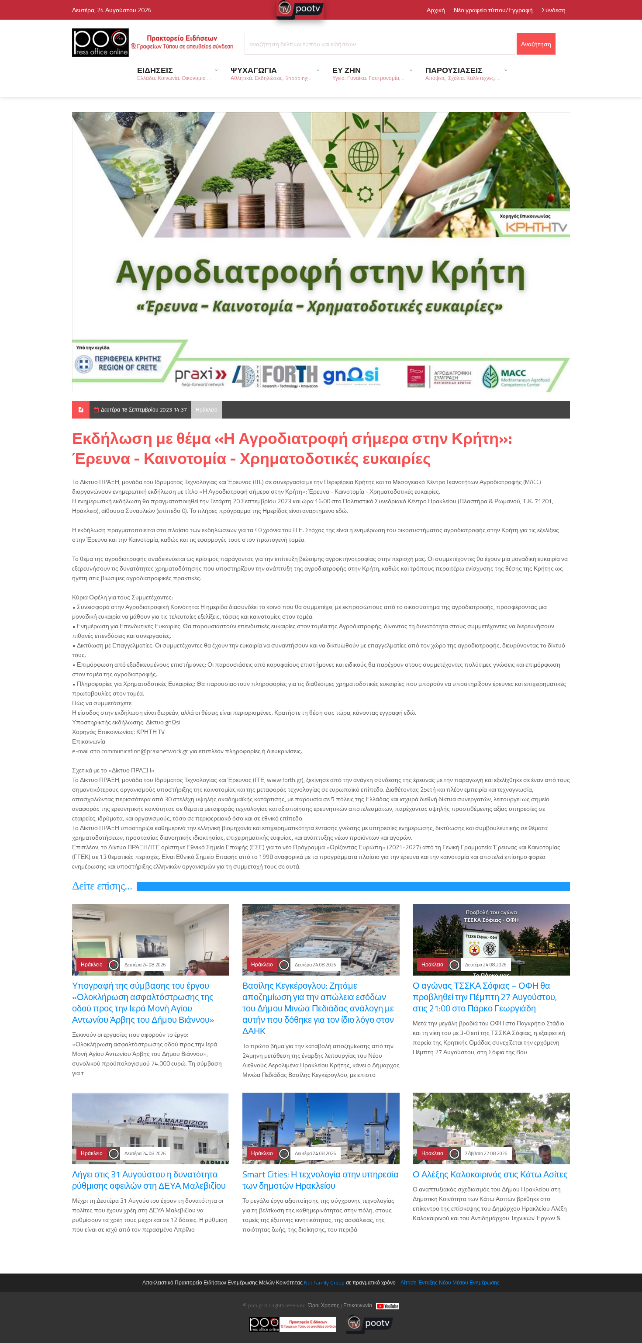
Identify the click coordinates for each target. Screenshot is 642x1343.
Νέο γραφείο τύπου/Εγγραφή (493, 9)
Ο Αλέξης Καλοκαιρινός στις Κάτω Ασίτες (490, 1174)
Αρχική (436, 9)
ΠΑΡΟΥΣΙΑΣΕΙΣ (462, 73)
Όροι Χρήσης (323, 1305)
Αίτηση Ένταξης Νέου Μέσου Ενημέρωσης (450, 1282)
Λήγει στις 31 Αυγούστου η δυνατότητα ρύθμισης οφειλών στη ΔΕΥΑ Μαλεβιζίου (149, 1179)
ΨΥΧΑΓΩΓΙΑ (272, 73)
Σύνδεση (554, 9)
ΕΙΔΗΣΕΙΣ (174, 73)
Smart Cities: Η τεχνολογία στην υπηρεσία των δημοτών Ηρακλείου (320, 1179)
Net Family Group (324, 1282)
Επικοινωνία (357, 1305)
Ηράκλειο (206, 409)
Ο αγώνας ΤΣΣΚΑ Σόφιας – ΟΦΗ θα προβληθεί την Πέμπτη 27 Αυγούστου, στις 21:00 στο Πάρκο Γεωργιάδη (485, 997)
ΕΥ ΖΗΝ (369, 73)
